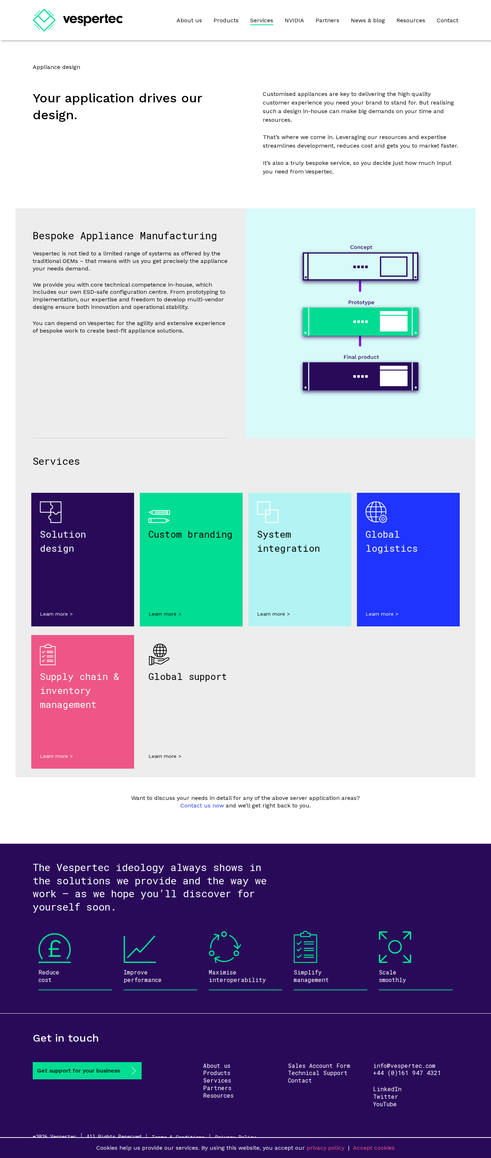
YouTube (385, 1104)
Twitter (385, 1096)
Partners (327, 20)
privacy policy (325, 1147)
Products (226, 20)
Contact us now (202, 805)
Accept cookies (374, 1147)
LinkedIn (387, 1089)
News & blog (368, 20)
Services (261, 20)
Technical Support (318, 1072)
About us (189, 20)
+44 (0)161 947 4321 (407, 1072)
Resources (410, 20)
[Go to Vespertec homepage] (78, 20)
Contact (447, 20)
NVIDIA (294, 20)
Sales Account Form (319, 1065)
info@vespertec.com (404, 1065)
